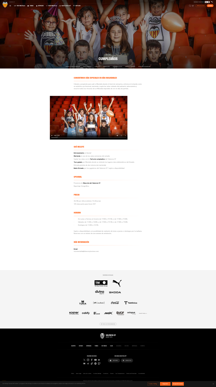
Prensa (111, 373)
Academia (118, 346)
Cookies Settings (97, 373)
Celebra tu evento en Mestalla (73, 66)
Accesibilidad (141, 373)
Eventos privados (87, 66)
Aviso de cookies (87, 373)
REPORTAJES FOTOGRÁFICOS (144, 66)
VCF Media (104, 346)
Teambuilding (106, 66)
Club (111, 346)
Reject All (165, 384)
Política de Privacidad (131, 373)
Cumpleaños (97, 66)
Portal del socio (201, 5)
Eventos (108, 54)
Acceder (210, 5)
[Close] (213, 384)
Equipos (73, 346)
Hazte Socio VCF (66, 6)
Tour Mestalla (52, 6)
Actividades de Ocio (117, 66)
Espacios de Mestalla (130, 66)
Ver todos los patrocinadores (108, 324)
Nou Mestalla (21, 6)
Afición (127, 346)
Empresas (134, 346)
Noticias (77, 6)
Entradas (41, 6)
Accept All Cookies (178, 384)
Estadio (81, 346)
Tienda (31, 6)
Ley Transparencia (120, 373)
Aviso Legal (78, 373)
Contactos (105, 373)
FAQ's (72, 373)
